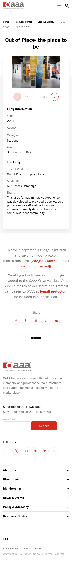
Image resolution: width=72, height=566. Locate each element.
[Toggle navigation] (59, 5)
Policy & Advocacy (16, 507)
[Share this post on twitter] (26, 321)
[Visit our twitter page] (16, 451)
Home (6, 21)
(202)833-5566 (43, 260)
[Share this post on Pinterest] (46, 321)
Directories (11, 479)
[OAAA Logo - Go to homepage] (13, 5)
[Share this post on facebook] (16, 321)
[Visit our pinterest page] (45, 451)
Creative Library (46, 21)
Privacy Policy (11, 548)
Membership (12, 488)
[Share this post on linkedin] (36, 321)
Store (27, 548)
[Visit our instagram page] (54, 451)
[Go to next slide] (55, 97)
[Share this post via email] (56, 321)
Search (39, 548)
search (67, 6)
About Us (9, 470)
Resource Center (24, 21)
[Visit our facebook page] (7, 451)
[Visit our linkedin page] (35, 451)
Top (5, 539)
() (36, 266)
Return (36, 338)
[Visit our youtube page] (26, 451)
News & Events (13, 498)
